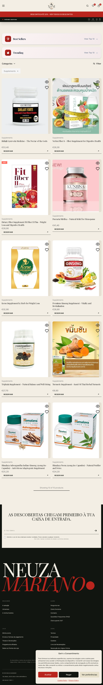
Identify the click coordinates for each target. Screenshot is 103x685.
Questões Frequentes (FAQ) (60, 617)
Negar (68, 674)
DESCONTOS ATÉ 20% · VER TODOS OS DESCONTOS (51, 14)
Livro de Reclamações (58, 644)
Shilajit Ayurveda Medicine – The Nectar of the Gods (24, 141)
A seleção (5, 605)
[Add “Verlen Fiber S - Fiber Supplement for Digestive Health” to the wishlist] (98, 87)
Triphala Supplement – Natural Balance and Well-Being (26, 384)
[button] (26, 151)
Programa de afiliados (9, 644)
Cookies (53, 641)
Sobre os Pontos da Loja (10, 648)
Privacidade (54, 637)
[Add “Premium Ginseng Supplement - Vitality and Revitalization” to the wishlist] (98, 250)
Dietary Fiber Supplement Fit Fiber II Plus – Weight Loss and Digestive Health (24, 223)
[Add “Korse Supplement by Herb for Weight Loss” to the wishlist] (47, 250)
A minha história (7, 613)
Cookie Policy (62, 680)
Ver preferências (89, 674)
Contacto (54, 613)
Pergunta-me (55, 605)
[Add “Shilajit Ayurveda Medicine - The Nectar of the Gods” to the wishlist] (47, 87)
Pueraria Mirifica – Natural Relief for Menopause (74, 219)
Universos (5, 609)
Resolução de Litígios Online (60, 648)
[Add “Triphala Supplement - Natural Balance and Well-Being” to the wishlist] (47, 331)
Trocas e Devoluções (9, 641)
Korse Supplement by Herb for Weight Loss (21, 303)
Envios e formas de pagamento (12, 637)
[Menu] (3, 6)
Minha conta (6, 633)
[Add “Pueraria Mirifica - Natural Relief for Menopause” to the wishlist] (98, 169)
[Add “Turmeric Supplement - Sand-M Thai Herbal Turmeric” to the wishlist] (98, 331)
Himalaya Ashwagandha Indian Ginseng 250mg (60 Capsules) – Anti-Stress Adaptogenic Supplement (24, 466)
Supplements (10, 71)
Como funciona (56, 609)
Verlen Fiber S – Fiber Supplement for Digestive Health (77, 141)
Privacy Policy (74, 680)
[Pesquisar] (87, 6)
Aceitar (48, 674)
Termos (53, 633)
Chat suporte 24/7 (57, 621)
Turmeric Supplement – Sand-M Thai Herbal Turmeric (77, 384)
